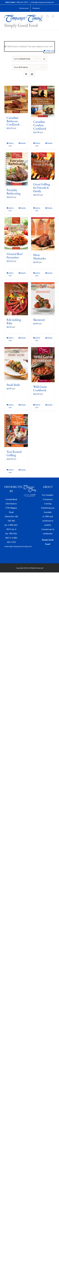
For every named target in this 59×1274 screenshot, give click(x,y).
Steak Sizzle (13, 385)
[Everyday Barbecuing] (16, 168)
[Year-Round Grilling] (16, 430)
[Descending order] (44, 59)
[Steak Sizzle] (16, 363)
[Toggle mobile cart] (41, 16)
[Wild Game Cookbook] (43, 364)
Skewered (39, 320)
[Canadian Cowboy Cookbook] (43, 101)
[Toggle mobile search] (47, 16)
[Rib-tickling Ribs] (16, 298)
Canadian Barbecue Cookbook (13, 121)
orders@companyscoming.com (42, 2)
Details (23, 143)
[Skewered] (43, 298)
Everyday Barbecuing (13, 191)
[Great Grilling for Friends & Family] (43, 166)
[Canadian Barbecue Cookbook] (16, 99)
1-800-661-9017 (21, 2)
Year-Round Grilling (14, 453)
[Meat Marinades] (43, 234)
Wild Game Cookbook (40, 388)
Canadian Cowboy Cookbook (39, 125)
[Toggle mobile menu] (53, 16)
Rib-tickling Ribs (14, 321)
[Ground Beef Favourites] (16, 233)
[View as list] (32, 74)
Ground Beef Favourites (14, 255)
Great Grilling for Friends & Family (41, 187)
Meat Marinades (39, 256)
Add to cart (11, 144)
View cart (50, 50)
